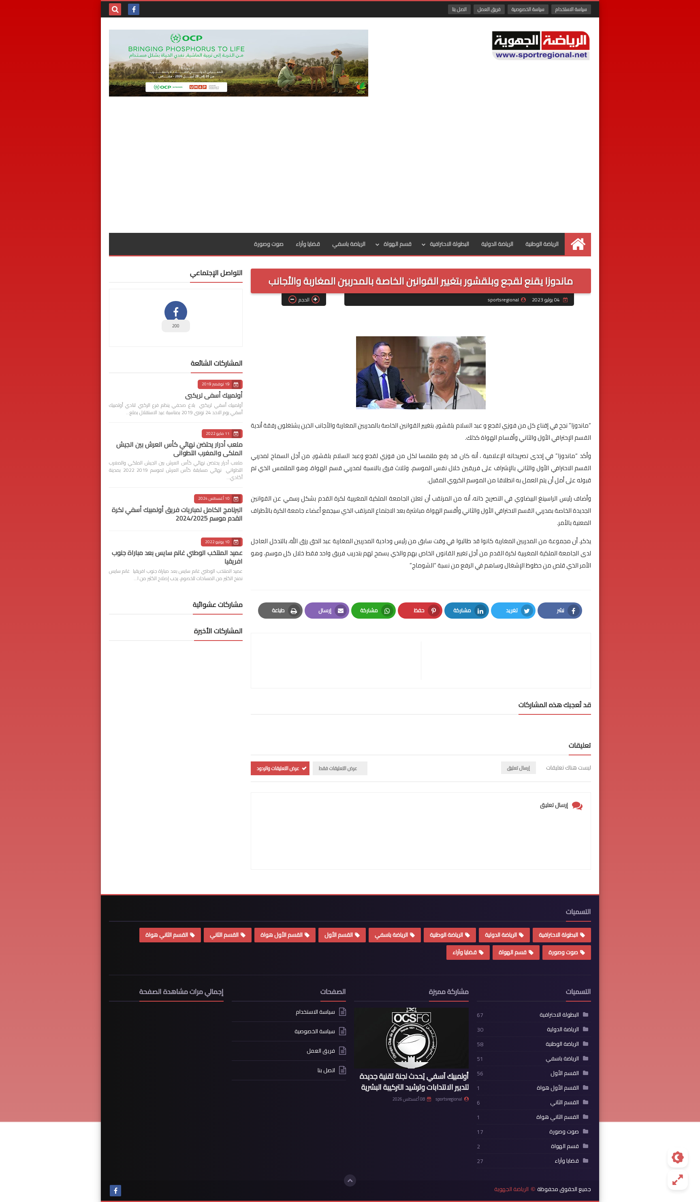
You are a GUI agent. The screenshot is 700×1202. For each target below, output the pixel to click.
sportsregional (448, 1099)
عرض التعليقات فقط (338, 768)
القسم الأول (338, 934)
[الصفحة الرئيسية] (578, 244)
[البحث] (115, 9)
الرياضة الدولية (497, 244)
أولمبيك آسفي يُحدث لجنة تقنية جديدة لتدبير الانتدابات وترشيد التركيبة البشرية (414, 1081)
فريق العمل (489, 9)
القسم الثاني (224, 934)
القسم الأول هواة (281, 934)
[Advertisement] (350, 172)
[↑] (350, 1180)
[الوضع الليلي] (678, 1157)
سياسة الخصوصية (528, 9)
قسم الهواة (398, 244)
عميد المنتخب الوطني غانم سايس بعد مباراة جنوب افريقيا (177, 556)
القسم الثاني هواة (166, 934)
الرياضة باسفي (348, 244)
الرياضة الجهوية (511, 1189)
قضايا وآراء (308, 244)
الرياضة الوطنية (542, 244)
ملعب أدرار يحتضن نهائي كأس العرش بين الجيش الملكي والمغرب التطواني (179, 448)
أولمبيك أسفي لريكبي (214, 395)
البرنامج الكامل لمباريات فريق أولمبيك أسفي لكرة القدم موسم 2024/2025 (177, 513)
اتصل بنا (459, 9)
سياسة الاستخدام (571, 9)
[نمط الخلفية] (678, 1180)
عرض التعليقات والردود (278, 768)
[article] (340, 660)
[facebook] (133, 9)
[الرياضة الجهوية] (541, 46)
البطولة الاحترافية (449, 244)
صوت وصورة (269, 244)
